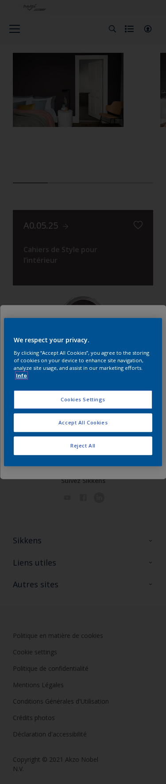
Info (21, 375)
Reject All (83, 445)
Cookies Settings (83, 399)
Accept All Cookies (83, 422)
